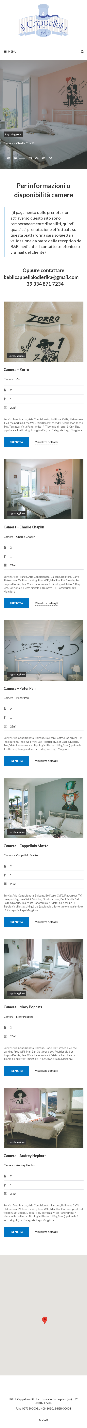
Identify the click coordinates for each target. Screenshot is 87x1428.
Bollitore (56, 419)
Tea (6, 426)
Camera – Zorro (16, 369)
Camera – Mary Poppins (23, 1007)
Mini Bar (41, 423)
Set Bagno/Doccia (72, 423)
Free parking (15, 423)
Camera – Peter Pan (20, 688)
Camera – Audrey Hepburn (25, 1155)
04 (36, 158)
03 (22, 158)
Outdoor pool (51, 899)
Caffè (65, 419)
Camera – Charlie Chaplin (24, 527)
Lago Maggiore (13, 134)
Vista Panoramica (31, 426)
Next (74, 332)
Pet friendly (54, 423)
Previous (13, 332)
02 (15, 158)
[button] (44, 1320)
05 (43, 158)
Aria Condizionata (39, 419)
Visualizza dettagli (46, 442)
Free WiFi (29, 423)
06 (50, 158)
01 (8, 158)
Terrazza (14, 426)
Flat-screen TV (12, 580)
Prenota (16, 442)
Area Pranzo (20, 419)
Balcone (55, 576)
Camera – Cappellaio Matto (26, 846)
